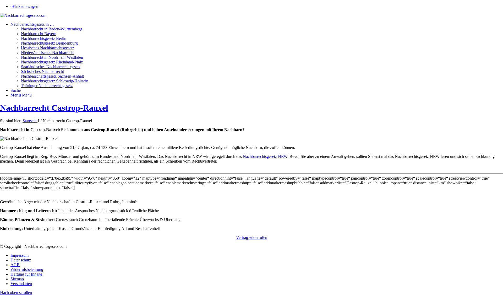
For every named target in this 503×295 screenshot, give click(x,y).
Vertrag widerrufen (251, 237)
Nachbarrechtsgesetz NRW (265, 156)
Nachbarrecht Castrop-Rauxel (54, 107)
